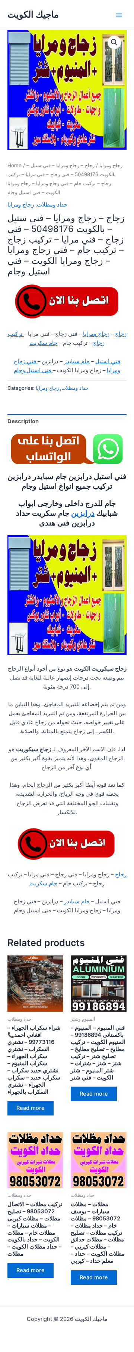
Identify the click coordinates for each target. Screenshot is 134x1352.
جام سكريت (43, 343)
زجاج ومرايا (110, 165)
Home (14, 165)
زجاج (121, 334)
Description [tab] (23, 421)
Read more (30, 1108)
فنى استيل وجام (33, 370)
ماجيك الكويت (33, 14)
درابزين (83, 513)
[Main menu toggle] (119, 14)
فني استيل (107, 361)
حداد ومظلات (52, 204)
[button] (114, 42)
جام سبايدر (77, 361)
